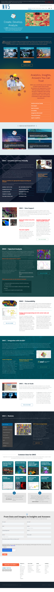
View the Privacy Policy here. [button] (16, 2)
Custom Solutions (31, 570)
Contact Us (47, 571)
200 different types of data (32, 211)
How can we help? (42, 239)
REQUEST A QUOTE (27, 65)
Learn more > (42, 190)
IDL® (36, 303)
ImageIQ (21, 578)
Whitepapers (38, 571)
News (46, 569)
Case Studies (38, 565)
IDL (20, 577)
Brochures (38, 569)
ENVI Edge (22, 570)
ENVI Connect (22, 566)
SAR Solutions (30, 569)
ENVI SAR (21, 574)
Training (37, 570)
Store (46, 573)
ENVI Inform (40, 392)
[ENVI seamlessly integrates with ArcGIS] (43, 354)
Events (46, 570)
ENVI (21, 565)
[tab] (7, 424)
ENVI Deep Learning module (39, 425)
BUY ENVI (27, 61)
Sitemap (49, 584)
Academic (29, 571)
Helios (21, 575)
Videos (37, 566)
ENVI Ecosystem (30, 565)
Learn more (40, 439)
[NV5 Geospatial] (6, 6)
